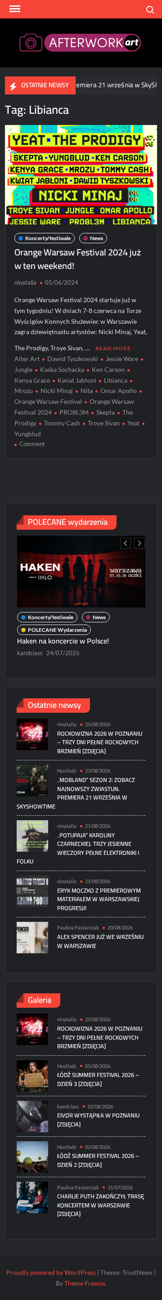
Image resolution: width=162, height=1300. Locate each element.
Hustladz (66, 770)
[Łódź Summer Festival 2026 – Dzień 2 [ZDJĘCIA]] (32, 1156)
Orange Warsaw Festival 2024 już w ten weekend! (77, 259)
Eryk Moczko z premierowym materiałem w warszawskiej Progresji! (99, 899)
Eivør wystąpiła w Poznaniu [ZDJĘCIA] (98, 1120)
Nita (87, 390)
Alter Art (27, 358)
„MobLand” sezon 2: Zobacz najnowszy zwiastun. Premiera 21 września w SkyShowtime (76, 793)
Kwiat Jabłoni (77, 380)
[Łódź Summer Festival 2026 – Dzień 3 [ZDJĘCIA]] (32, 1075)
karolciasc (30, 653)
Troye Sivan (104, 423)
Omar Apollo (118, 390)
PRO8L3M (74, 412)
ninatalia (25, 282)
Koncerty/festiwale (48, 238)
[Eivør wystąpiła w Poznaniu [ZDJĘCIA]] (32, 1115)
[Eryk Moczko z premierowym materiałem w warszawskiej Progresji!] (32, 890)
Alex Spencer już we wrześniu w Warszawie (100, 941)
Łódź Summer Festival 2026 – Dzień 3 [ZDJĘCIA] (98, 1079)
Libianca (115, 380)
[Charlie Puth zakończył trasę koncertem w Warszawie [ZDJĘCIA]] (32, 1196)
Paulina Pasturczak (78, 927)
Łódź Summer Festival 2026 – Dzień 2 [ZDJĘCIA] (98, 1160)
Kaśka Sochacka (62, 369)
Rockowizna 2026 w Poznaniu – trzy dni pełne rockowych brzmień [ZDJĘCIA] (99, 742)
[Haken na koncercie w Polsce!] (81, 572)
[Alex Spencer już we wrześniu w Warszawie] (32, 937)
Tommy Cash (62, 423)
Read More (113, 348)
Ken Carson (108, 369)
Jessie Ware (122, 358)
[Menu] (14, 9)
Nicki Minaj (56, 390)
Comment (32, 443)
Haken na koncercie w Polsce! (64, 641)
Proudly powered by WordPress (51, 1272)
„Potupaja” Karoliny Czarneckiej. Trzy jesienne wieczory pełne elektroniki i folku (78, 848)
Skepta (105, 412)
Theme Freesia (84, 1283)
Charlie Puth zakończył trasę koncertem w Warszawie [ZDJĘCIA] (100, 1205)
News (96, 238)
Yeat (133, 423)
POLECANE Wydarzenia (57, 629)
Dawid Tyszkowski (72, 358)
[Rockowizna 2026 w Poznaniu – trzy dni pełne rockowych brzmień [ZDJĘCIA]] (32, 733)
